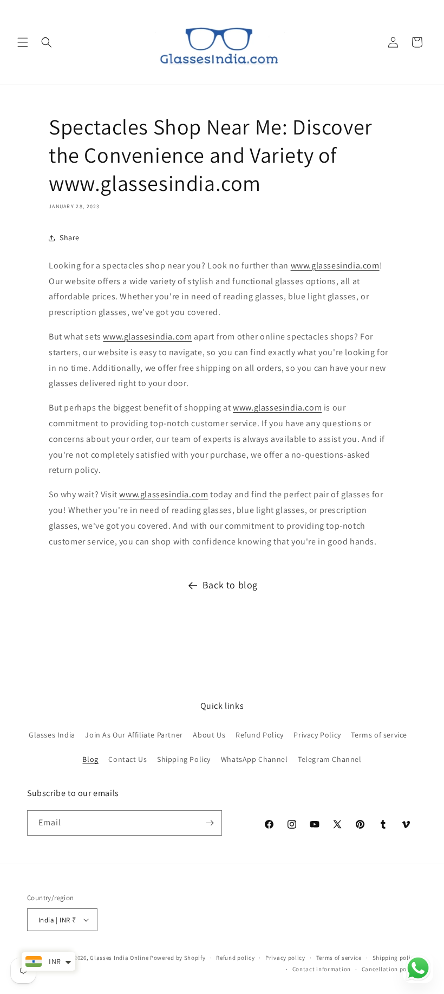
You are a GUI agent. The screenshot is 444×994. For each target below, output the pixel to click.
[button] (23, 42)
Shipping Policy (184, 759)
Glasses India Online (119, 957)
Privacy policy (285, 957)
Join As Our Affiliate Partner (133, 735)
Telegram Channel (330, 759)
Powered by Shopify (178, 957)
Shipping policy (395, 957)
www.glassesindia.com (335, 265)
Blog (90, 759)
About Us (209, 735)
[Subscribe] (209, 823)
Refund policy (235, 957)
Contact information (321, 969)
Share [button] (70, 237)
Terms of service (379, 735)
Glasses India (52, 735)
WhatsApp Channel (254, 759)
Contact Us (127, 759)
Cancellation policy (389, 969)
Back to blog (230, 585)
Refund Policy (260, 735)
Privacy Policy (317, 735)
